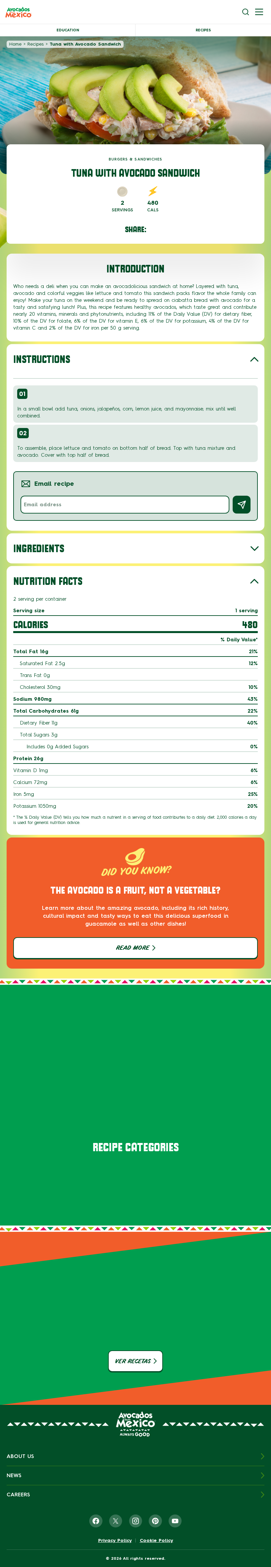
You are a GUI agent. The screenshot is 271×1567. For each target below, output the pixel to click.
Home (15, 44)
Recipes (203, 30)
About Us (20, 1456)
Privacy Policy (115, 1540)
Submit (242, 505)
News (14, 1475)
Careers (18, 1494)
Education (68, 30)
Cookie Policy (156, 1540)
